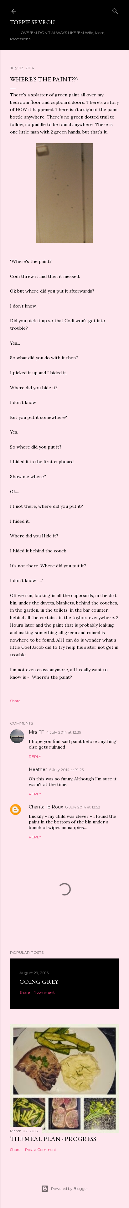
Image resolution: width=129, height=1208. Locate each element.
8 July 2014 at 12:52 (82, 807)
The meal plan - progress (53, 1139)
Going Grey (38, 982)
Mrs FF (36, 732)
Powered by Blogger (69, 1188)
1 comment (44, 992)
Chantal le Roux (46, 807)
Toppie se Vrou (32, 22)
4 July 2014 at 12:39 (63, 732)
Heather (38, 769)
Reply (35, 756)
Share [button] (15, 700)
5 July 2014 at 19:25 (66, 769)
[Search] (115, 10)
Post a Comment (40, 1149)
